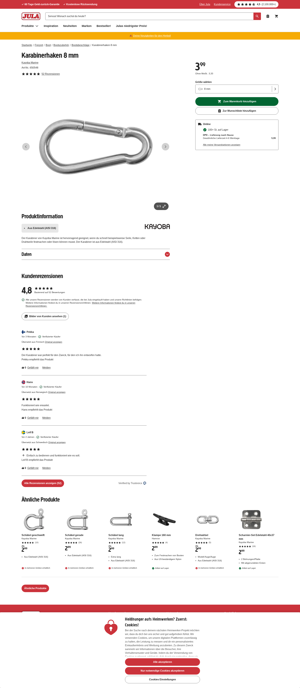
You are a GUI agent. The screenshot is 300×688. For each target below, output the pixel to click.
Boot (48, 45)
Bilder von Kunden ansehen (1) (47, 316)
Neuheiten (70, 26)
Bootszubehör (61, 45)
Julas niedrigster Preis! (131, 26)
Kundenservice (222, 4)
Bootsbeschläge (81, 45)
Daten (27, 254)
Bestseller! (104, 26)
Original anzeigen (53, 342)
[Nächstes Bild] (165, 146)
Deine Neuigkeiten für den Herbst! (152, 35)
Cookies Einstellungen (162, 679)
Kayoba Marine (30, 62)
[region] (150, 650)
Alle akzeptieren (162, 662)
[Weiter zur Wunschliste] (268, 16)
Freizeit (39, 45)
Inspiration (51, 26)
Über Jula (204, 4)
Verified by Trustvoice (130, 483)
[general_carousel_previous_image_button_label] (26, 146)
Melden (46, 367)
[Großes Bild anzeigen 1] (95, 146)
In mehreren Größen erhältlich (37, 568)
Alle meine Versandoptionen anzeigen (221, 144)
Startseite (27, 45)
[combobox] (153, 16)
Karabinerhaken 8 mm (104, 45)
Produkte (28, 26)
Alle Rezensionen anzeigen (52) (42, 483)
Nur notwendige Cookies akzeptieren (162, 670)
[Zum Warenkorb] (276, 16)
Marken (87, 26)
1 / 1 (159, 206)
